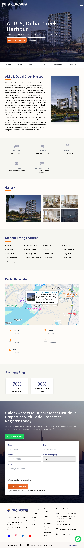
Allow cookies (72, 545)
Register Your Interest (16, 40)
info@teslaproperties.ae (67, 529)
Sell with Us (48, 523)
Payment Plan (58, 65)
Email (45, 445)
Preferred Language (50, 455)
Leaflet (76, 324)
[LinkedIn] (23, 536)
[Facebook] (9, 536)
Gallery (19, 65)
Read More (38, 130)
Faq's (33, 521)
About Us (35, 514)
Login (33, 524)
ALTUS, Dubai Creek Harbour (48, 305)
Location (44, 65)
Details (9, 65)
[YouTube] (30, 536)
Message (11, 464)
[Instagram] (16, 536)
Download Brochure (37, 40)
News (34, 517)
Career (46, 516)
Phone (10, 455)
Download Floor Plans (16, 171)
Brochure (72, 65)
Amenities (31, 65)
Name (10, 445)
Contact (46, 520)
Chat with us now (15, 436)
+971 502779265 (65, 534)
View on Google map (64, 524)
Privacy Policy (41, 491)
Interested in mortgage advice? (21, 480)
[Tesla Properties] (15, 4)
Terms (31, 491)
